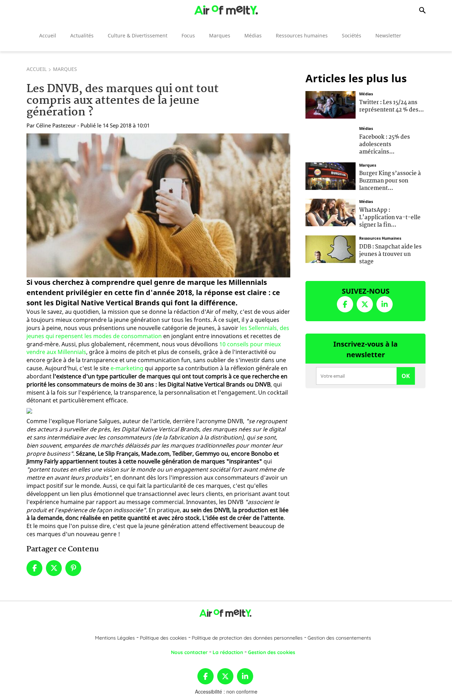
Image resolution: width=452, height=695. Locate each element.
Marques (219, 35)
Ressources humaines (302, 35)
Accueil (47, 35)
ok (406, 376)
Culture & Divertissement (137, 35)
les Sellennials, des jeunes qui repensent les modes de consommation (157, 332)
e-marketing (127, 368)
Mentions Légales (115, 638)
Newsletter (388, 35)
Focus (188, 35)
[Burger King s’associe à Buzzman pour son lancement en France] (330, 175)
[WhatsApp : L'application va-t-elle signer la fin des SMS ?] (330, 211)
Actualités (82, 35)
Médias (253, 35)
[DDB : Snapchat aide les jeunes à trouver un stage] (330, 248)
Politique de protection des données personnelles (247, 638)
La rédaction (228, 652)
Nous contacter (189, 652)
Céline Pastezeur (56, 125)
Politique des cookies (163, 638)
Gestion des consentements (339, 638)
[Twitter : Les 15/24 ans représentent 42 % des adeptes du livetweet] (330, 104)
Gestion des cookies (271, 652)
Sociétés (351, 35)
